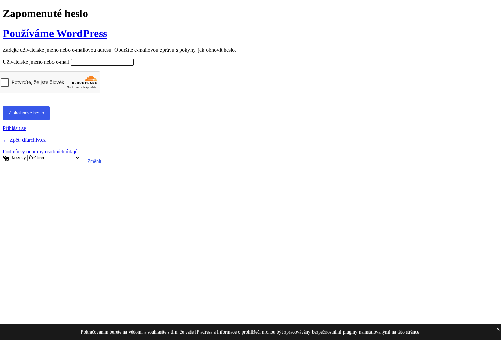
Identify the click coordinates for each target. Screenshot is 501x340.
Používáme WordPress (55, 33)
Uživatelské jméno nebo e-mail (36, 62)
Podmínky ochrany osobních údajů (40, 151)
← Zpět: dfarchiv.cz (24, 140)
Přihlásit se (14, 128)
